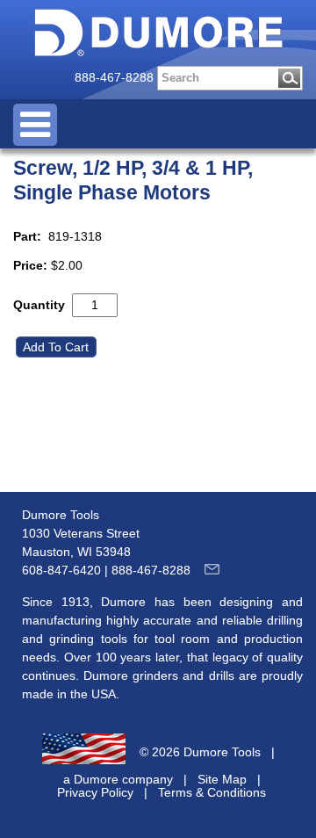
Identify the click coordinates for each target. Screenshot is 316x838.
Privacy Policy (95, 792)
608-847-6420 (61, 570)
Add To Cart (57, 347)
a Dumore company (118, 779)
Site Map (222, 779)
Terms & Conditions (212, 792)
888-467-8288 (114, 77)
